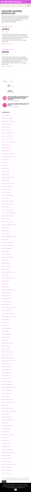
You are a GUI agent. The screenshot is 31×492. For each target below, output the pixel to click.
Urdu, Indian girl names (7, 461)
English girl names (6, 218)
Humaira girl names (6, 286)
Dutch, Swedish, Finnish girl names (9, 212)
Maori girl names (5, 340)
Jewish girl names (6, 319)
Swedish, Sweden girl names (8, 434)
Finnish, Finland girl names (7, 242)
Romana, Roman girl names (8, 399)
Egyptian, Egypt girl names (8, 215)
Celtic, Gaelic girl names (7, 186)
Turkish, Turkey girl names (8, 449)
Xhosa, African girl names (7, 470)
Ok (15, 489)
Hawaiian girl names (6, 266)
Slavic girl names (5, 422)
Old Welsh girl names (6, 375)
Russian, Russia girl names (7, 408)
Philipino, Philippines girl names (9, 387)
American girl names (6, 130)
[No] (29, 487)
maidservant (10, 43)
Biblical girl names (6, 174)
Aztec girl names (5, 159)
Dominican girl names (6, 207)
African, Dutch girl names (7, 124)
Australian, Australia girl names (9, 156)
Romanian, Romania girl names (8, 402)
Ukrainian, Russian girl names (8, 452)
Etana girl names (5, 230)
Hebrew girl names (7, 26)
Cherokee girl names (6, 192)
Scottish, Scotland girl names (8, 420)
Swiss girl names (5, 437)
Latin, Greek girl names (7, 334)
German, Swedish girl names (8, 257)
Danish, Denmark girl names (8, 204)
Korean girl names (6, 325)
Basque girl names (6, 171)
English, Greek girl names (7, 221)
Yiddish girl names (6, 473)
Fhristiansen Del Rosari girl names (9, 236)
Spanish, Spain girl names (7, 425)
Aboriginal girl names (6, 115)
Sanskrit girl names (6, 414)
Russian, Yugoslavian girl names (9, 411)
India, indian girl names (7, 292)
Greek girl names (5, 260)
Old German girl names (7, 372)
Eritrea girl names (6, 227)
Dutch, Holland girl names (7, 210)
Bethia (5, 52)
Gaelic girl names (5, 251)
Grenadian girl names (6, 263)
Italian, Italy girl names (7, 310)
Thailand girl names (6, 446)
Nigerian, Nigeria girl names (8, 357)
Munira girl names (6, 346)
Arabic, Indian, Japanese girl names (9, 141)
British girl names (6, 180)
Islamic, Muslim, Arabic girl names (9, 307)
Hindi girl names (5, 275)
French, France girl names (7, 245)
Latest (12, 81)
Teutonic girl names (6, 443)
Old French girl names (7, 366)
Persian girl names (6, 378)
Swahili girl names (6, 431)
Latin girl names (5, 331)
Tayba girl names (5, 440)
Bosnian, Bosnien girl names (8, 177)
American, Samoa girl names (8, 133)
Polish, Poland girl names (7, 390)
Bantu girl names (5, 168)
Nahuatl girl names (6, 349)
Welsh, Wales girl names (7, 467)
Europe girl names (6, 233)
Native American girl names (8, 351)
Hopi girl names (5, 283)
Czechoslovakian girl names (8, 201)
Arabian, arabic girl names (7, 139)
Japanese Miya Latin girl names (9, 316)
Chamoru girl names (6, 189)
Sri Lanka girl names (6, 428)
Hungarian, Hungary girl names (8, 289)
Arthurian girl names (6, 150)
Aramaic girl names (6, 144)
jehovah (5, 43)
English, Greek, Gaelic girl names (9, 224)
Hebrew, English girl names (8, 272)
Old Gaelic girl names (6, 369)
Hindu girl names (5, 280)
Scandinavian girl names (7, 417)
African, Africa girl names (7, 118)
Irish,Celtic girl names (6, 304)
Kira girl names (5, 322)
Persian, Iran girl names (7, 381)
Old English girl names (7, 363)
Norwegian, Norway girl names (8, 360)
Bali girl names (5, 165)
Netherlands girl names (7, 354)
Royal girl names (5, 405)
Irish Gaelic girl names (7, 298)
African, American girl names (8, 121)
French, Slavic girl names (7, 248)
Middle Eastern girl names (7, 343)
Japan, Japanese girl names (8, 313)
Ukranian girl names (6, 455)
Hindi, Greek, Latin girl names (8, 278)
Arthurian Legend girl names (8, 153)
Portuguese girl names (7, 393)
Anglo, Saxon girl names (7, 136)
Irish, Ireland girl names (7, 301)
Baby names (4, 162)
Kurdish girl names (6, 328)
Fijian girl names (5, 239)
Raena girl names (5, 396)
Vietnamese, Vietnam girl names (9, 464)
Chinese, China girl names (7, 195)
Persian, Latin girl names (7, 384)
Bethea (5, 29)
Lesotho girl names (6, 337)
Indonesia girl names (6, 295)
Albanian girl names (6, 127)
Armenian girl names (6, 147)
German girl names (6, 254)
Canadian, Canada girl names (8, 183)
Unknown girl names (6, 458)
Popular (5, 81)
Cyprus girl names (6, 198)
